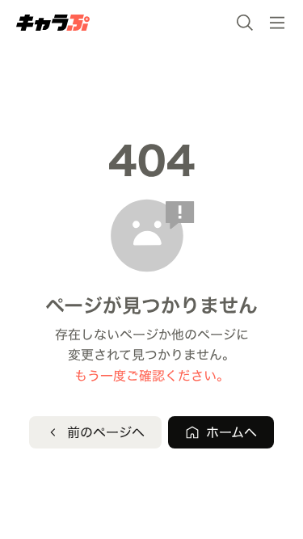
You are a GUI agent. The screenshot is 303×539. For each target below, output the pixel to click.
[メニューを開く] (277, 22)
